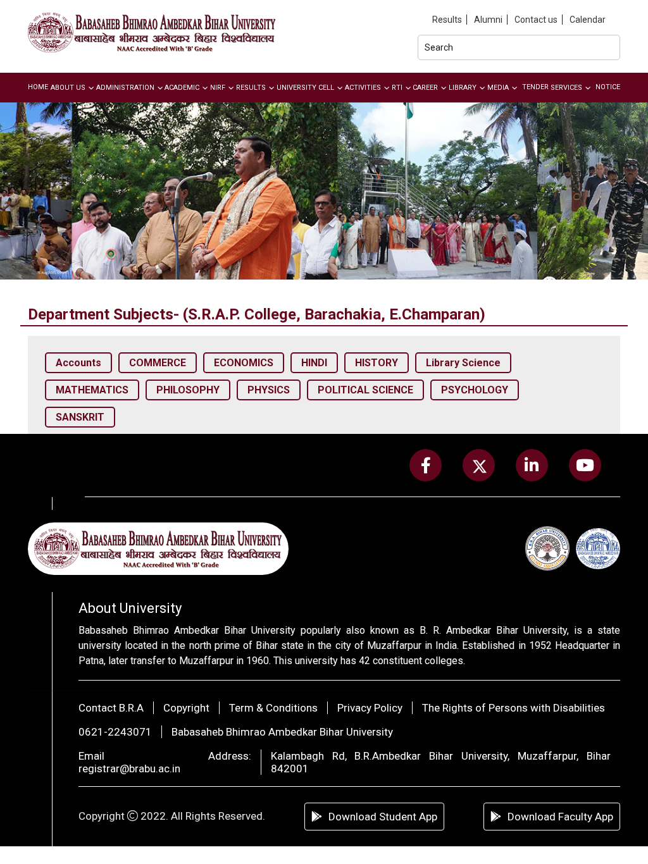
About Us (68, 87)
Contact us (536, 20)
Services (566, 87)
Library (463, 87)
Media (498, 87)
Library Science (463, 363)
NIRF (217, 87)
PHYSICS (268, 390)
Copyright (186, 707)
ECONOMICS (243, 363)
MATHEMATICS (92, 390)
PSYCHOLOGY (474, 390)
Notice (607, 87)
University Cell (305, 87)
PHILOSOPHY (188, 390)
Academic (182, 87)
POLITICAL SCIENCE (365, 390)
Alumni (488, 20)
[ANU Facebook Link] (426, 465)
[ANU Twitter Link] (479, 465)
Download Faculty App (560, 816)
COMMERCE (157, 363)
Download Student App (382, 816)
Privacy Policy (369, 707)
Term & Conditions (273, 707)
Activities (363, 87)
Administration (125, 87)
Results (447, 20)
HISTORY (376, 363)
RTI (397, 87)
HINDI (314, 363)
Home (38, 87)
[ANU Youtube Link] (584, 465)
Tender (535, 87)
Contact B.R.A (111, 707)
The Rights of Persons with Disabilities (513, 707)
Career (425, 87)
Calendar (588, 20)
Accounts (78, 363)
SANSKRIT (80, 417)
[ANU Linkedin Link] (532, 465)
